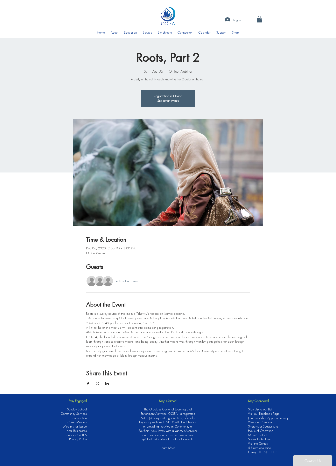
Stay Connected (258, 401)
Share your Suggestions (263, 426)
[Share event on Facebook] (88, 383)
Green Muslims (77, 422)
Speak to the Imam (260, 439)
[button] (259, 19)
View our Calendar (260, 422)
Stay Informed (168, 401)
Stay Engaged (78, 401)
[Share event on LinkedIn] (107, 383)
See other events (168, 101)
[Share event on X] (97, 383)
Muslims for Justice (75, 426)
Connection (79, 418)
